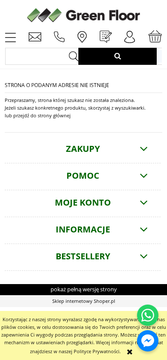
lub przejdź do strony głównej (38, 115)
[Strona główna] (83, 14)
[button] (10, 36)
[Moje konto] (129, 37)
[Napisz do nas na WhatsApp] (147, 315)
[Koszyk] (155, 36)
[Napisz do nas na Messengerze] (147, 340)
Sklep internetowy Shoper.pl (83, 301)
